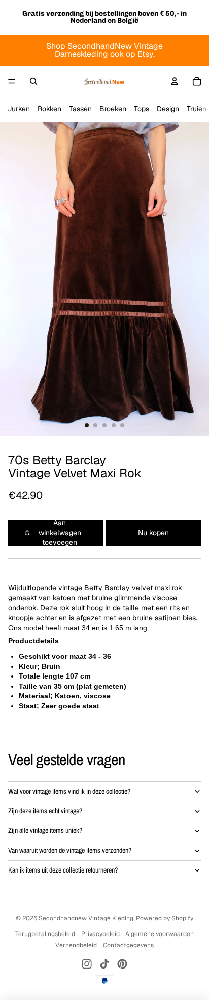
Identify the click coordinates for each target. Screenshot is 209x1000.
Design (168, 108)
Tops (141, 108)
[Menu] (11, 81)
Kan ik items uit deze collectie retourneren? (63, 870)
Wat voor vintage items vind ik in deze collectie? (69, 791)
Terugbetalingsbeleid (45, 934)
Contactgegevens (128, 945)
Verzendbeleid (76, 945)
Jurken (19, 108)
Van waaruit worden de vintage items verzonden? (69, 850)
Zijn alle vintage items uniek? (45, 830)
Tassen (80, 108)
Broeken (112, 108)
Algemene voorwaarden (159, 934)
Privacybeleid (100, 934)
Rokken (49, 108)
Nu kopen (153, 532)
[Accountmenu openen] (174, 81)
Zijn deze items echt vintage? (45, 810)
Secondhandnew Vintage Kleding (86, 918)
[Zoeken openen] (33, 81)
